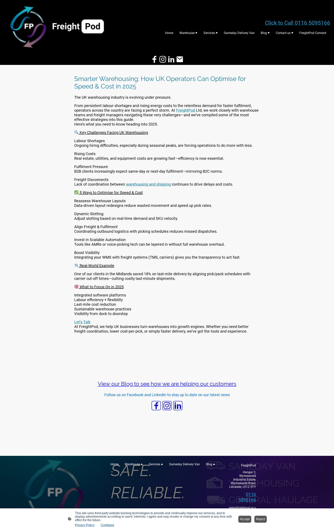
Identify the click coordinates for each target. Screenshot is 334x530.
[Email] (179, 59)
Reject (260, 519)
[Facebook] (154, 59)
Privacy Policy (85, 525)
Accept (245, 519)
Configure (107, 525)
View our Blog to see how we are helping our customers (167, 384)
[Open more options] (112, 471)
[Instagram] (162, 59)
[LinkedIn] (171, 59)
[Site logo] (58, 26)
